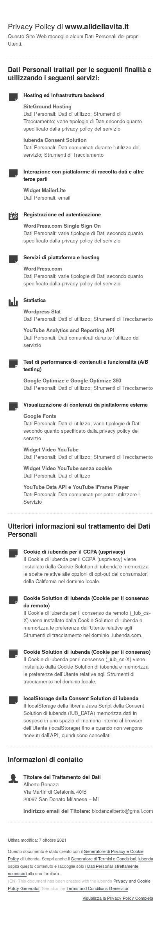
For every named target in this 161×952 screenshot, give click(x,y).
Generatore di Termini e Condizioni (103, 858)
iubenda (145, 858)
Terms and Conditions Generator (97, 888)
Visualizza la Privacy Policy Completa (117, 898)
